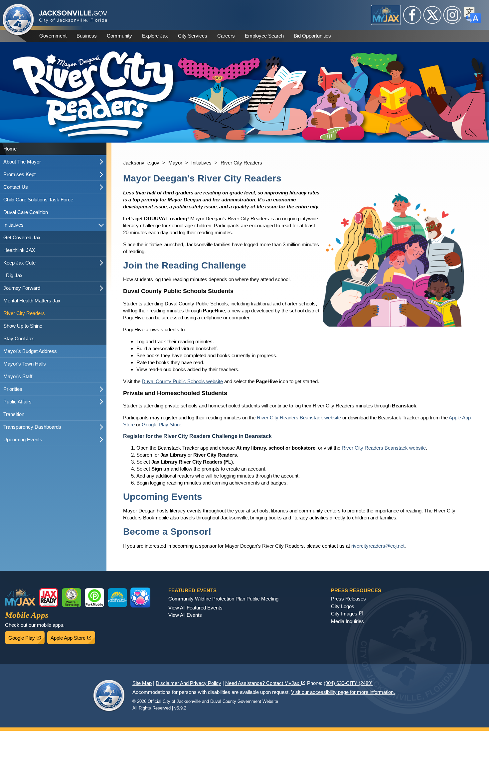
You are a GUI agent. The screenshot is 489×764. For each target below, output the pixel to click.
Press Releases (348, 598)
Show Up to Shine (22, 326)
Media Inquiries (347, 621)
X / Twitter (432, 15)
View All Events (185, 615)
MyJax (386, 15)
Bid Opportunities (312, 36)
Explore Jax (155, 36)
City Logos (342, 606)
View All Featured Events (195, 607)
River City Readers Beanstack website (299, 417)
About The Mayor (22, 161)
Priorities (12, 389)
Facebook (412, 15)
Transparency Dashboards (32, 427)
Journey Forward (21, 288)
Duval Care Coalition (25, 212)
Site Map (142, 683)
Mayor (175, 162)
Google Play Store (161, 424)
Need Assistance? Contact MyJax (265, 683)
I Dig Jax (13, 275)
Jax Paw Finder (140, 597)
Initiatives (13, 225)
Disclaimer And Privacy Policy (188, 683)
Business (87, 36)
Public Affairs (17, 401)
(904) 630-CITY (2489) (348, 683)
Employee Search (264, 36)
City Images (347, 613)
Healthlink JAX (19, 250)
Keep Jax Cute (19, 263)
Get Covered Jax (22, 237)
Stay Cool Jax (18, 338)
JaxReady (49, 597)
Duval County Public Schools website (182, 381)
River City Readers (24, 313)
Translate (472, 15)
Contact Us (15, 187)
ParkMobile (94, 597)
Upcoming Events (22, 439)
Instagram (452, 15)
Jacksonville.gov (141, 162)
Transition (13, 414)
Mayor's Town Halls (24, 364)
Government (53, 36)
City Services (192, 36)
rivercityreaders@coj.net (378, 546)
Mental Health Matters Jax (32, 300)
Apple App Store (73, 636)
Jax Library (117, 597)
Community (119, 36)
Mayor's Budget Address (30, 351)
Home (10, 149)
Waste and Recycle (72, 597)
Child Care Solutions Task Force (38, 199)
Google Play (26, 636)
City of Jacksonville (18, 20)
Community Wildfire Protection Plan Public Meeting (223, 598)
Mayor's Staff (17, 376)
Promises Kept (19, 174)
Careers (226, 36)
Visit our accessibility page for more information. (343, 692)
